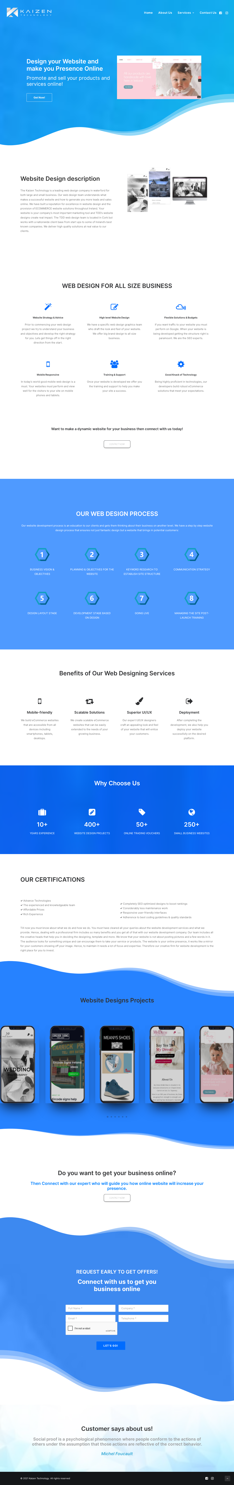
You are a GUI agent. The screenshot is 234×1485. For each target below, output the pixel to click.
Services (184, 12)
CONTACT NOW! (117, 444)
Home (148, 12)
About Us (165, 12)
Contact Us (208, 12)
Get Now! (39, 97)
